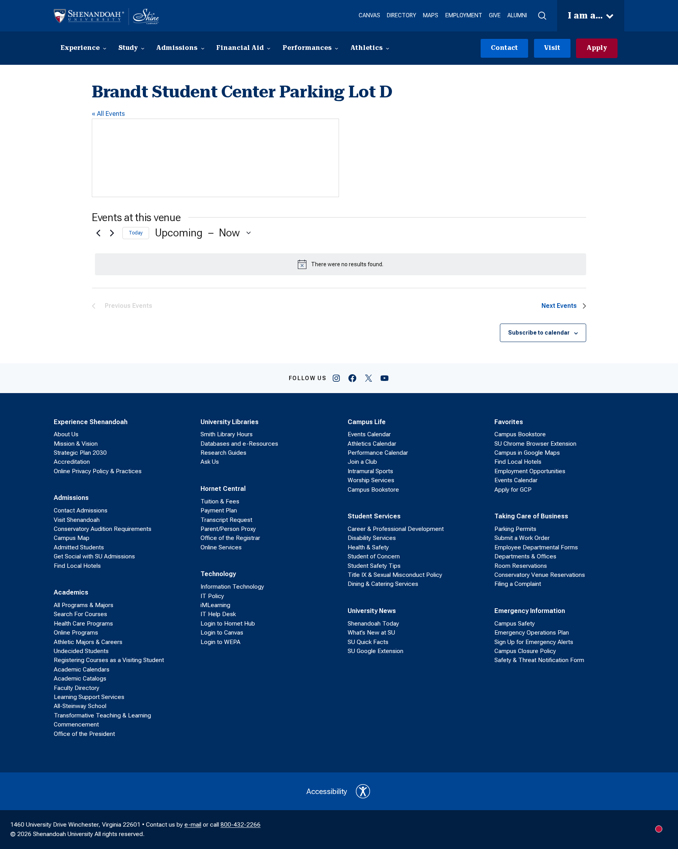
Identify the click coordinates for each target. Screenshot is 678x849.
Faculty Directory (76, 688)
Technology (218, 574)
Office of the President (84, 733)
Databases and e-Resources (239, 443)
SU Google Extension (375, 651)
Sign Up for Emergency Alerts (533, 642)
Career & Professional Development (396, 528)
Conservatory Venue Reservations (539, 574)
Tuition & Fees (219, 501)
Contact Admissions (81, 510)
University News (372, 611)
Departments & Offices (525, 556)
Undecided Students (81, 651)
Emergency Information (529, 611)
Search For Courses (80, 614)
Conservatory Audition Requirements (102, 528)
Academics (71, 592)
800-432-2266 (241, 824)
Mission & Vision (76, 443)
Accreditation (72, 461)
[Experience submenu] (104, 48)
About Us (66, 434)
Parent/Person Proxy (228, 528)
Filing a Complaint (517, 583)
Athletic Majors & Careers (88, 642)
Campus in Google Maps (527, 452)
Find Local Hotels (77, 565)
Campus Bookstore (373, 489)
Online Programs (76, 632)
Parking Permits (515, 528)
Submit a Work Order (522, 538)
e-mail (192, 824)
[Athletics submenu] (387, 48)
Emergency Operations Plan (531, 632)
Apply (597, 47)
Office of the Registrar (230, 538)
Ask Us (209, 461)
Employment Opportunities (529, 471)
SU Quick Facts (368, 642)
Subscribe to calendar (539, 332)
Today (136, 233)
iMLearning (215, 605)
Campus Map (71, 538)
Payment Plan (218, 510)
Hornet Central (223, 488)
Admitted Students (79, 547)
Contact (504, 47)
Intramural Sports (370, 471)
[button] (542, 16)
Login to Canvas (221, 632)
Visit (552, 47)
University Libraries (229, 422)
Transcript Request (226, 519)
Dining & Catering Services (383, 583)
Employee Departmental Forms (536, 547)
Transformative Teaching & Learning (102, 715)
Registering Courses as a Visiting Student (109, 660)
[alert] (340, 264)
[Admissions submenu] (202, 48)
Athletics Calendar (372, 443)
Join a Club (362, 461)
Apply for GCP (513, 489)
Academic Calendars (81, 669)
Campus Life (367, 422)
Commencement (76, 724)
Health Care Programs (83, 623)
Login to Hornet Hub (227, 623)
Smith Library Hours (226, 434)
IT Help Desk (218, 614)
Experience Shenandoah (91, 422)
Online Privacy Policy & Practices (98, 471)
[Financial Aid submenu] (268, 48)
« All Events (108, 113)
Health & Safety (368, 547)
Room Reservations (520, 565)
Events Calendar (369, 434)
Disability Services (372, 538)
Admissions (71, 497)
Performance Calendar (378, 452)
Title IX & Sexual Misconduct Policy (395, 574)
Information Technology (232, 586)
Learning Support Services (89, 697)
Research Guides (223, 452)
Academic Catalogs (80, 678)
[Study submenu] (142, 48)
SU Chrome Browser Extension (535, 443)
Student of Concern (374, 556)
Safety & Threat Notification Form (539, 660)
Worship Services (371, 480)
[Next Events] (112, 233)
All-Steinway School (80, 706)
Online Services (221, 547)
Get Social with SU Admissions (94, 556)
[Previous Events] (96, 233)
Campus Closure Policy (525, 651)
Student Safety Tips (374, 565)
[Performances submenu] (336, 48)
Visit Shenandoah (77, 519)
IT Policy (212, 596)
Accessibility (326, 791)
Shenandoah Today (373, 623)
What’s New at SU (371, 632)
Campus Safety (514, 623)
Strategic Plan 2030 (80, 452)
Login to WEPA (220, 642)
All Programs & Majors (83, 605)
